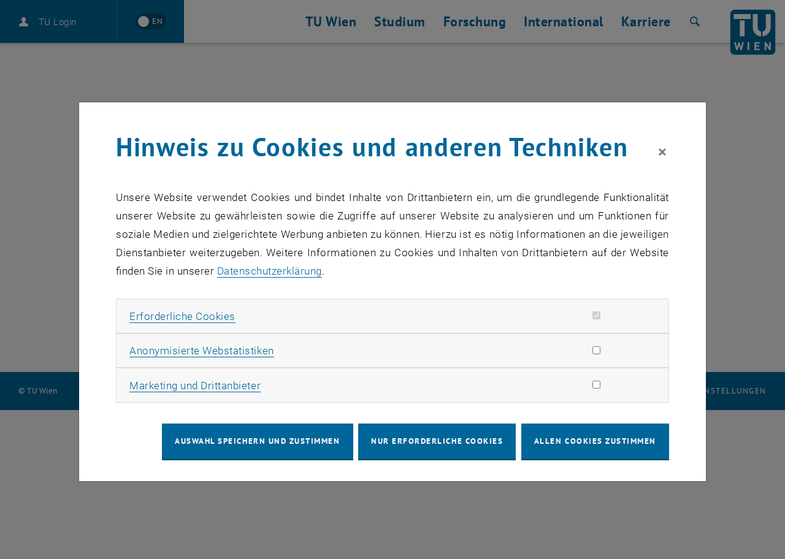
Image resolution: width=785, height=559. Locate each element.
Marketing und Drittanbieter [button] (195, 385)
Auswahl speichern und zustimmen (257, 441)
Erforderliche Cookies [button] (182, 316)
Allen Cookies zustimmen (595, 441)
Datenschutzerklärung (269, 271)
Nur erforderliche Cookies (437, 441)
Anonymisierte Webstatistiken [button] (201, 350)
